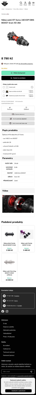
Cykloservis (6, 349)
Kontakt (19, 306)
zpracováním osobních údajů (24, 376)
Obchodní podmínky (9, 330)
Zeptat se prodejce (19, 78)
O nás (5, 323)
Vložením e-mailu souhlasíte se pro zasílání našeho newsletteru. (17, 377)
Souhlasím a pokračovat (18, 391)
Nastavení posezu (8, 355)
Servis (16, 301)
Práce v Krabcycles (9, 337)
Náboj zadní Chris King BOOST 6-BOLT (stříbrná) (9, 273)
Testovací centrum (9, 352)
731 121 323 (9, 301)
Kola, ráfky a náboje (18, 9)
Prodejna (16, 296)
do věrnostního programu (26, 64)
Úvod (3, 9)
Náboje (26, 9)
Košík (29, 5)
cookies (22, 387)
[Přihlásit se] (31, 372)
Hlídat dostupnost (19, 73)
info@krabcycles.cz (11, 306)
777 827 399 (9, 296)
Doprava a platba (8, 327)
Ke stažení (6, 345)
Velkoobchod (7, 333)
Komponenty (9, 9)
